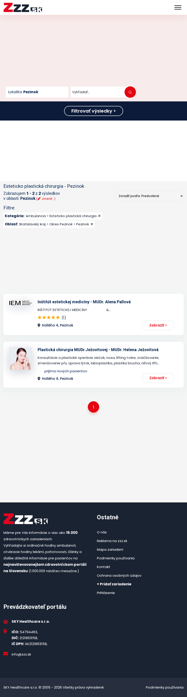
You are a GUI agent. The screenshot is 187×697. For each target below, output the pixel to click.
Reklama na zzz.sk (112, 540)
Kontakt (103, 566)
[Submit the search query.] (130, 92)
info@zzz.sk (21, 654)
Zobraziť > (158, 325)
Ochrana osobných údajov (119, 575)
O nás (102, 532)
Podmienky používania (116, 558)
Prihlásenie (106, 592)
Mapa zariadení (110, 549)
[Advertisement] (93, 52)
